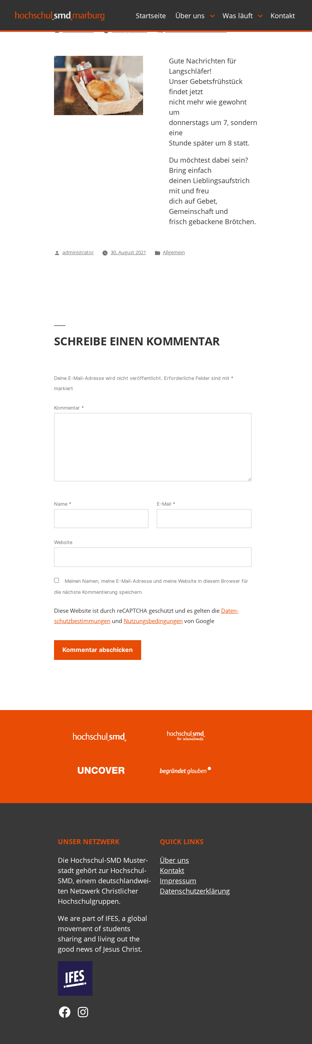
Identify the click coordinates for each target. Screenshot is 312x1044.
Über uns (190, 15)
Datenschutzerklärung (195, 890)
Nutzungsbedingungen (153, 621)
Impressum (178, 880)
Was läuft (238, 15)
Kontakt (283, 15)
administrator (78, 252)
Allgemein (174, 252)
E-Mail (166, 504)
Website (63, 542)
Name (62, 504)
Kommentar (69, 408)
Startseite (151, 15)
